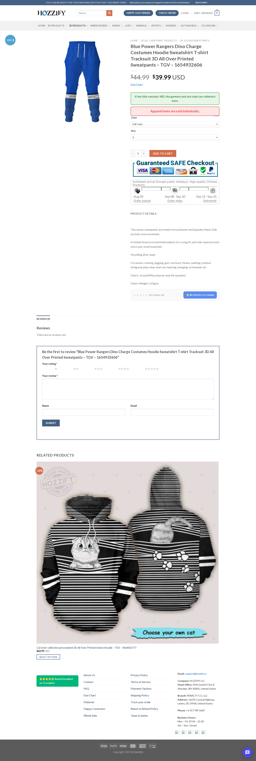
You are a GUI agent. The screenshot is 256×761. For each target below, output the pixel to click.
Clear (216, 116)
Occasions (208, 25)
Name (45, 405)
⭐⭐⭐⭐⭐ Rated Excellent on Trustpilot (56, 680)
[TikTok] (203, 733)
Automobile (189, 25)
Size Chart (137, 84)
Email (134, 405)
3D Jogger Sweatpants (195, 40)
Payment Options (141, 688)
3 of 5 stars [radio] (87, 368)
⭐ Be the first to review (200, 294)
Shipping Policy (140, 695)
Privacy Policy (139, 675)
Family (116, 25)
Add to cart (163, 153)
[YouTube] (190, 733)
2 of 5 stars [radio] (66, 368)
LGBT (128, 25)
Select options (48, 657)
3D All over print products (159, 40)
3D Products (77, 25)
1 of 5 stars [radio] (47, 368)
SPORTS (156, 25)
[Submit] (109, 13)
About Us (89, 675)
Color (134, 118)
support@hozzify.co (195, 673)
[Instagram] (184, 733)
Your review (50, 375)
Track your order (141, 702)
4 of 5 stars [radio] (111, 368)
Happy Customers (94, 708)
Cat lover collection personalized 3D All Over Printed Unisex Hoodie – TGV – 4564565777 (86, 647)
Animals (141, 25)
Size (133, 131)
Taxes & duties (139, 715)
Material (89, 702)
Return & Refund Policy (144, 708)
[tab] (43, 318)
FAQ (86, 688)
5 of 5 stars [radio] (138, 368)
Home (41, 25)
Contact (88, 681)
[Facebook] (177, 733)
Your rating (49, 363)
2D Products (56, 25)
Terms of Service (140, 681)
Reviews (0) (43, 319)
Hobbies (171, 25)
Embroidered (98, 25)
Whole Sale (90, 715)
